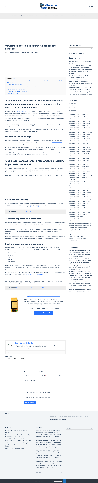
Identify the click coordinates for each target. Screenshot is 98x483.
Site (60, 375)
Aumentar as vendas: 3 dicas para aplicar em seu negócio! (32, 211)
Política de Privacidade (55, 419)
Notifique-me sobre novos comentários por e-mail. (38, 392)
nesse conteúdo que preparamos (34, 274)
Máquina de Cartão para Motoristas (78, 218)
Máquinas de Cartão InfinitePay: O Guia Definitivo (80, 62)
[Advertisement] (49, 29)
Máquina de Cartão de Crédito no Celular (80, 169)
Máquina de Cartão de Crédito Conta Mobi (80, 132)
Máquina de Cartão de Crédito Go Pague (80, 149)
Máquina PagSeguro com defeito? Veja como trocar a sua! (80, 285)
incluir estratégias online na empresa (40, 207)
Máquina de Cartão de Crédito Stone (79, 210)
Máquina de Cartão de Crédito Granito (79, 151)
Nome (27, 375)
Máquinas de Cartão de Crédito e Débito (22, 15)
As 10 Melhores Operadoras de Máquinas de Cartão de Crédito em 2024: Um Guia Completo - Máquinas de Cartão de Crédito (80, 273)
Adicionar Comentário (30, 380)
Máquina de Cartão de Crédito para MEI (79, 181)
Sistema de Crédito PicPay (76, 236)
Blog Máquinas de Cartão (76, 283)
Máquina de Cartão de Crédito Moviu (79, 164)
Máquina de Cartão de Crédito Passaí (79, 188)
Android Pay (72, 103)
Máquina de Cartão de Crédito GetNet (79, 147)
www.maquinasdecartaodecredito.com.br (24, 348)
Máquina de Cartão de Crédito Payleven (80, 192)
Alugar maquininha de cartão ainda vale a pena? (80, 95)
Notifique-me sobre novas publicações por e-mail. (38, 397)
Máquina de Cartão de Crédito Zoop (78, 214)
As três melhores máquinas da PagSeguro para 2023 (80, 84)
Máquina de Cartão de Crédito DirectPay (80, 138)
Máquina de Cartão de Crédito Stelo (78, 207)
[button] (33, 16)
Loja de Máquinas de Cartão (56, 414)
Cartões (71, 105)
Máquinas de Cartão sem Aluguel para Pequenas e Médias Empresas (65, 416)
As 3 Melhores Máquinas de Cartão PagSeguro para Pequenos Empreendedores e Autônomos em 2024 (80, 77)
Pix (70, 234)
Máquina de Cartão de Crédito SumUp (79, 212)
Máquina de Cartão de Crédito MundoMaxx (80, 166)
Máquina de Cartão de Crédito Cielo (78, 130)
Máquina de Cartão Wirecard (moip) (78, 221)
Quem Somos (64, 15)
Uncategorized (73, 240)
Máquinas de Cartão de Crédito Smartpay (80, 225)
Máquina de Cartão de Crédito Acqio (79, 116)
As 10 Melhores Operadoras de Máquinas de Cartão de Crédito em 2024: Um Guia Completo (80, 71)
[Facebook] (87, 6)
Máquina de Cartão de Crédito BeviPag (79, 123)
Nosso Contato (84, 416)
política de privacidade (58, 481)
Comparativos (45, 15)
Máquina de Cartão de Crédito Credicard (80, 134)
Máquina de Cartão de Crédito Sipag (79, 203)
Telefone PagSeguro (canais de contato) (80, 87)
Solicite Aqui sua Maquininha (77, 15)
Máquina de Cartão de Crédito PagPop (79, 173)
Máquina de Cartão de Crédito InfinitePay (80, 156)
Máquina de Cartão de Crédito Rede (79, 194)
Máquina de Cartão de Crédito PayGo (79, 190)
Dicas (52, 15)
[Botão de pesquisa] (91, 48)
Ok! (64, 481)
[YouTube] (92, 6)
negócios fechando (57, 142)
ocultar (14, 78)
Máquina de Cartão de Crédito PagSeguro (80, 175)
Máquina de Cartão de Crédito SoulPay (79, 205)
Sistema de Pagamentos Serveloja (78, 238)
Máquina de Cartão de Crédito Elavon (79, 141)
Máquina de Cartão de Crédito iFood (79, 153)
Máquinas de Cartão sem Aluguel (78, 227)
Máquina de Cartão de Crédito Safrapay (80, 201)
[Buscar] (5, 6)
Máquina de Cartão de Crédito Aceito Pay (80, 114)
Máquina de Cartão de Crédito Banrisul (79, 121)
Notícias (37, 15)
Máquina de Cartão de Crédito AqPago (79, 119)
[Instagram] (89, 6)
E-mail (44, 375)
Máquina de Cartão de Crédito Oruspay (79, 171)
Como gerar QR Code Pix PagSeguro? (79, 89)
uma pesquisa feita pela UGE (23, 111)
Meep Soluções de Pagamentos (77, 229)
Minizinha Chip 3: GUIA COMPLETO (78, 81)
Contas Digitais (73, 110)
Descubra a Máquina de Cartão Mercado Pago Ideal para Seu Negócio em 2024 (80, 66)
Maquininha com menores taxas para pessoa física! (30, 288)
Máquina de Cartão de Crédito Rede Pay (80, 199)
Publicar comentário (30, 402)
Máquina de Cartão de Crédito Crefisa (79, 136)
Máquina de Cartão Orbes (76, 216)
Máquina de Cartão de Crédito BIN (78, 125)
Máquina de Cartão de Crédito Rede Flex (80, 196)
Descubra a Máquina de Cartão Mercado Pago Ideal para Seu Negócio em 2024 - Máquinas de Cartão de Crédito (80, 262)
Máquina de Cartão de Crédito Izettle (79, 158)
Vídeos (57, 15)
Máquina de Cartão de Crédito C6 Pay (79, 127)
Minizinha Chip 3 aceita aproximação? (79, 92)
